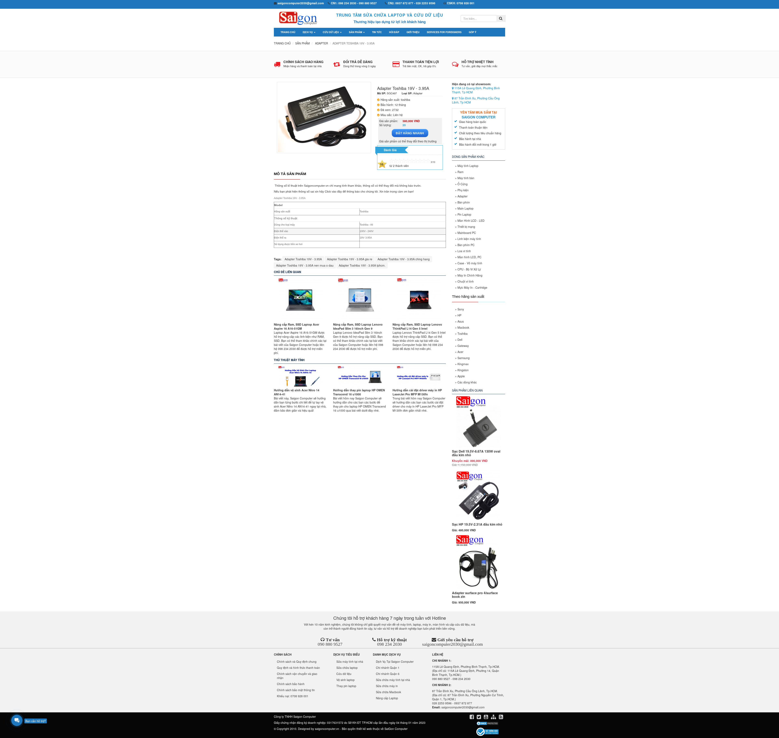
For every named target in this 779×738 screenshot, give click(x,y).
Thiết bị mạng (466, 227)
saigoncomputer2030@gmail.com (452, 644)
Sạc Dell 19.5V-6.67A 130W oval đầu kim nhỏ (476, 453)
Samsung (463, 358)
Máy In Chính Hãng (469, 275)
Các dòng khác (467, 382)
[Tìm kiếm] (500, 18)
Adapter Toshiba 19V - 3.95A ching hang (404, 259)
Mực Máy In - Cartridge (472, 287)
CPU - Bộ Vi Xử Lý (469, 269)
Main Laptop (465, 208)
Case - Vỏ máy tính (469, 263)
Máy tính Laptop (467, 166)
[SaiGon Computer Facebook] (472, 717)
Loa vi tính (464, 251)
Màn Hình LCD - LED (470, 220)
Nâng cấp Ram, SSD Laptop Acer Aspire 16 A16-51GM (296, 326)
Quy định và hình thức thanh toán (298, 668)
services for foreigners (444, 32)
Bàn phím (463, 202)
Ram (460, 172)
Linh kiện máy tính (469, 239)
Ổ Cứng (462, 184)
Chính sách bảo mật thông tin (296, 690)
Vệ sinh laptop (345, 680)
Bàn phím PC (466, 245)
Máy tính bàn (465, 178)
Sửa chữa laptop (347, 668)
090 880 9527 (330, 644)
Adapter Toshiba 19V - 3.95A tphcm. (362, 265)
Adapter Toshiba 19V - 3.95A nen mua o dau (305, 265)
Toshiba (462, 333)
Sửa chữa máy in (387, 686)
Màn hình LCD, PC (469, 257)
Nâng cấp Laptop (387, 698)
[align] (494, 717)
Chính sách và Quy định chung (296, 661)
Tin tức (377, 32)
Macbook (463, 327)
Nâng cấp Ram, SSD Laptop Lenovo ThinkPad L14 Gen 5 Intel (417, 326)
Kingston (463, 370)
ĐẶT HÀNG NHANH (410, 133)
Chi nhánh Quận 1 (387, 668)
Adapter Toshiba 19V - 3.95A (303, 259)
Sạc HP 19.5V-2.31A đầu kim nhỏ (477, 524)
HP (459, 315)
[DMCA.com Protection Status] (487, 723)
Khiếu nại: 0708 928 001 (292, 696)
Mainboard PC (466, 233)
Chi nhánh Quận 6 (387, 674)
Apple (461, 376)
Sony (460, 309)
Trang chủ (288, 32)
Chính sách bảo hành (290, 684)
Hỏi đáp (394, 32)
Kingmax (463, 364)
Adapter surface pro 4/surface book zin (475, 595)
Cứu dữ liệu (331, 32)
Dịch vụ (308, 32)
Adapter (462, 196)
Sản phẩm (356, 32)
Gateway (463, 346)
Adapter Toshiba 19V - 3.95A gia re (349, 259)
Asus (460, 321)
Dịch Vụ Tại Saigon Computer (395, 661)
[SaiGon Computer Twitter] (479, 717)
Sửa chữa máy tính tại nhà (393, 680)
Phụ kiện (463, 190)
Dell (459, 340)
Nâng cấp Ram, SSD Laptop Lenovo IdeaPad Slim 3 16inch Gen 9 (358, 326)
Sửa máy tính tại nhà (349, 661)
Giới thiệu (413, 32)
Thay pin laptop (346, 686)
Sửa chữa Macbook (388, 692)
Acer (460, 352)
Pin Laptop (464, 214)
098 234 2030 (389, 644)
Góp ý (472, 32)
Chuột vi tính (465, 281)
